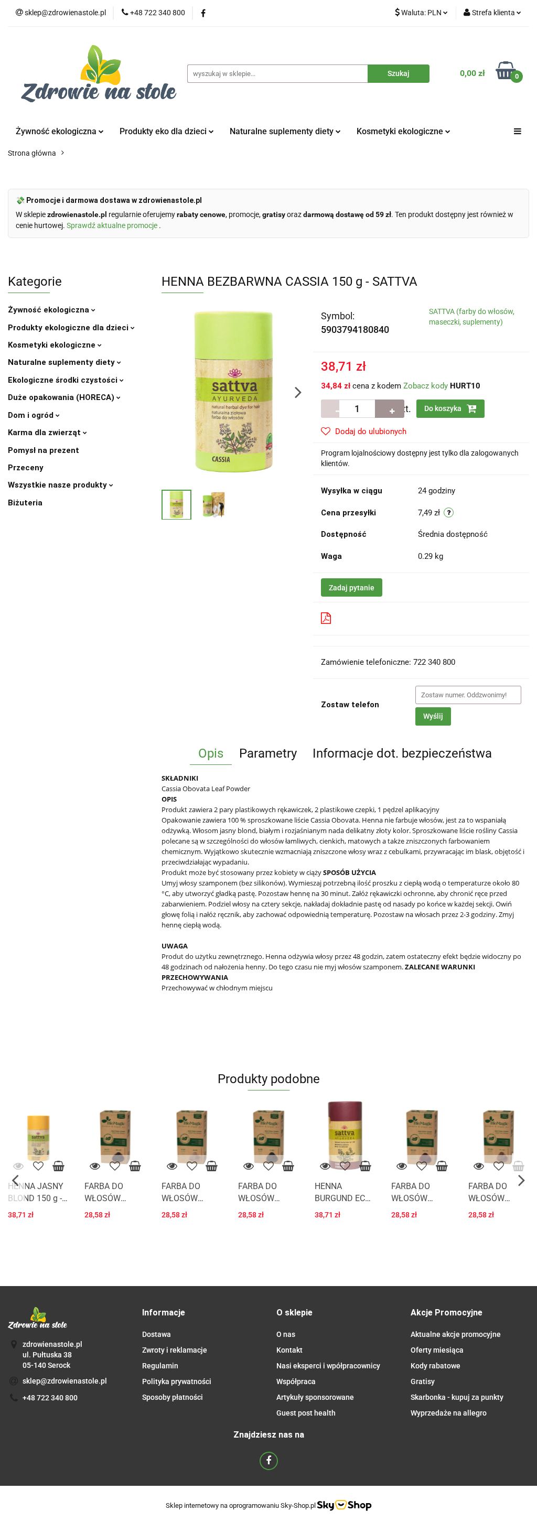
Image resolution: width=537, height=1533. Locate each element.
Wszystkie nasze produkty (58, 485)
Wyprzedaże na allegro (449, 1413)
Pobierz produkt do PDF (378, 618)
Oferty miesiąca (437, 1350)
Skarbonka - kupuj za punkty (457, 1397)
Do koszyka (443, 408)
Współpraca (296, 1381)
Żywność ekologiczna (49, 310)
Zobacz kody (425, 386)
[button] (163, 1313)
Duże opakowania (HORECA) (62, 397)
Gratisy (423, 1381)
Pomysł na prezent (43, 450)
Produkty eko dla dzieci (164, 131)
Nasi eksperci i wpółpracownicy (328, 1366)
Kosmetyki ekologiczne (401, 131)
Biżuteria (25, 503)
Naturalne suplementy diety (283, 131)
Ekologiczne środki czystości (64, 380)
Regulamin (160, 1366)
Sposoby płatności (172, 1397)
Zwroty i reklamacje (174, 1350)
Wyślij (433, 716)
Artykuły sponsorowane (315, 1397)
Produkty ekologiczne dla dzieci (69, 327)
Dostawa (156, 1334)
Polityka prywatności (176, 1381)
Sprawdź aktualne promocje (113, 225)
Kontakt (289, 1350)
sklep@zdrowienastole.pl (65, 1381)
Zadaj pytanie (351, 588)
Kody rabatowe (435, 1366)
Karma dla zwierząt (45, 432)
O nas (285, 1334)
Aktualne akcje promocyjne (456, 1334)
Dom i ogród (32, 415)
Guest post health (306, 1413)
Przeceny (26, 467)
